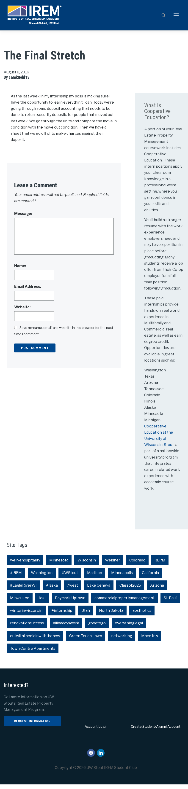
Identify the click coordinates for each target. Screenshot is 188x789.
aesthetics (142, 610)
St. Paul (170, 598)
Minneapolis (122, 573)
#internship (62, 610)
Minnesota (58, 560)
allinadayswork (66, 623)
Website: (22, 307)
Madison (94, 573)
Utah (85, 610)
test (42, 598)
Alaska (52, 585)
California (150, 573)
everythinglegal (129, 623)
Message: (23, 214)
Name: (20, 266)
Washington (42, 573)
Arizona (157, 585)
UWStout (70, 573)
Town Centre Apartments (32, 648)
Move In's (149, 636)
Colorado (137, 560)
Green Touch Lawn (85, 636)
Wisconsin (86, 560)
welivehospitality (25, 560)
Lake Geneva (98, 585)
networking (121, 636)
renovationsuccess (27, 623)
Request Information (32, 721)
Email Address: (27, 286)
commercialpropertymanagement (124, 598)
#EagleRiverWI (23, 585)
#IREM (16, 573)
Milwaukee (19, 598)
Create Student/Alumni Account (155, 727)
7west (72, 585)
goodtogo (97, 623)
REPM (160, 560)
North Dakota (111, 610)
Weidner (112, 560)
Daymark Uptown (70, 598)
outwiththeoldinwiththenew (35, 636)
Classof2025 (130, 585)
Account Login (96, 727)
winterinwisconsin (26, 610)
